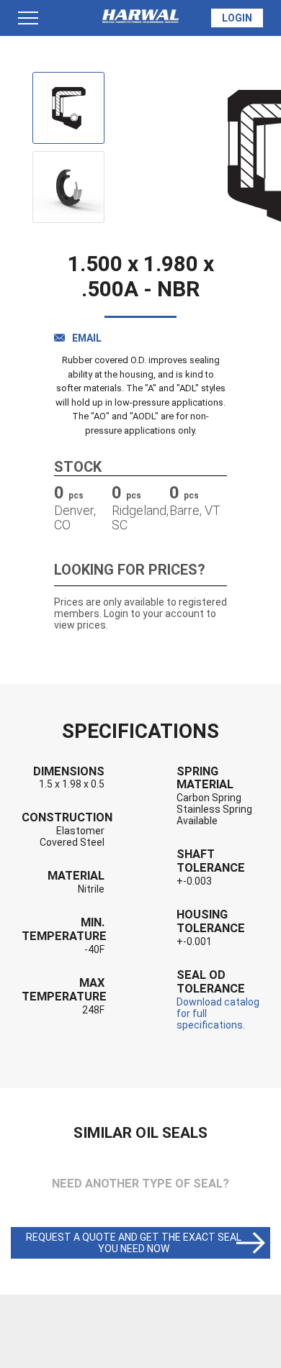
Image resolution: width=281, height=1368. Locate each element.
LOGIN (237, 18)
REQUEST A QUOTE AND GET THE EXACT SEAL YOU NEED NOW (133, 1242)
